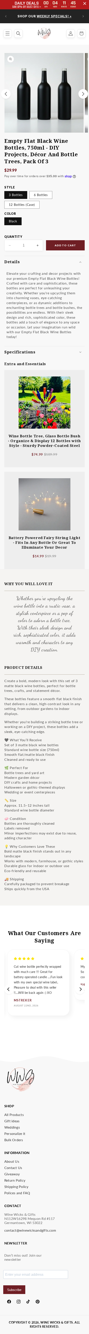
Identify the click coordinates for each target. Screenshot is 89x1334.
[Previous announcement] (6, 16)
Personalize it (14, 1133)
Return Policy (14, 1180)
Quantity (13, 236)
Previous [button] (9, 989)
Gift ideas (11, 1121)
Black (13, 221)
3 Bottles (16, 195)
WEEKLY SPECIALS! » (54, 16)
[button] (7, 33)
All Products (14, 1114)
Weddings (12, 1127)
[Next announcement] (83, 16)
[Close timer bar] (84, 3)
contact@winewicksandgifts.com (30, 1230)
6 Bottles (41, 195)
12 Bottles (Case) (22, 205)
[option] (38, 982)
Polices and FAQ (17, 1193)
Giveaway (12, 1174)
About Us (11, 1161)
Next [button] (80, 989)
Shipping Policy (16, 1186)
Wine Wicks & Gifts (56, 1322)
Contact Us (13, 1168)
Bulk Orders (13, 1140)
